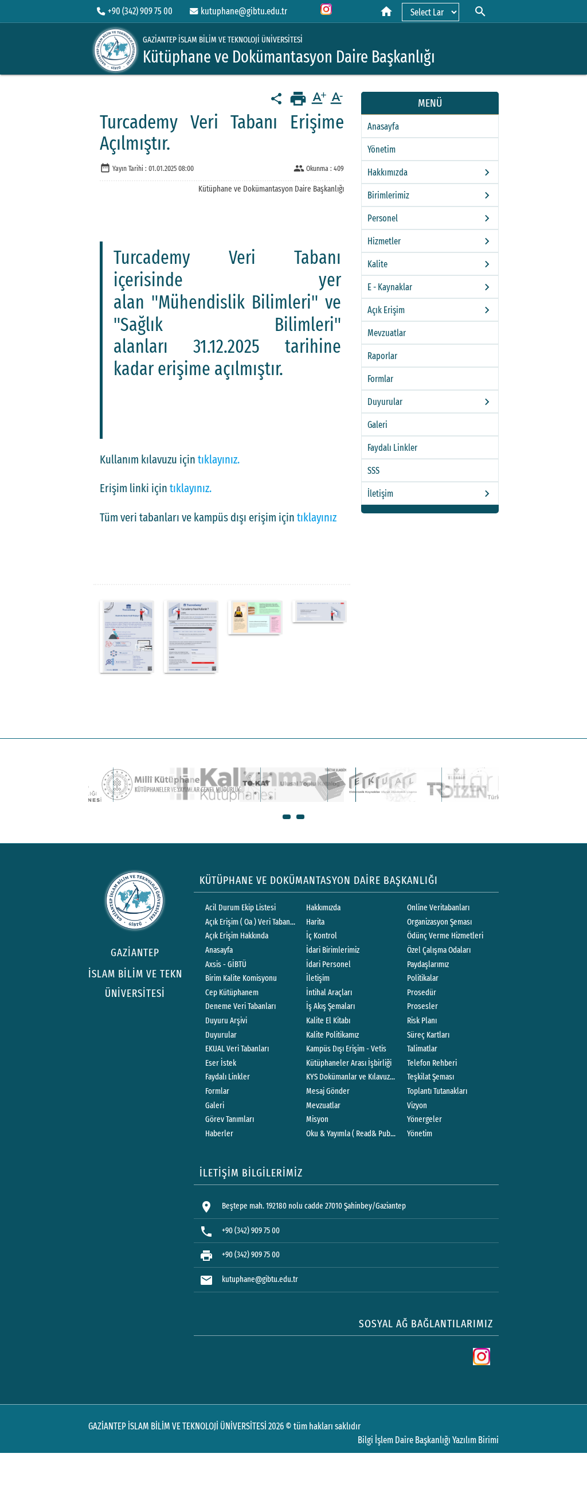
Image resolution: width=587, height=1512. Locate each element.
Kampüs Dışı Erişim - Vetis (346, 1049)
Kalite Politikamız (332, 1035)
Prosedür (421, 992)
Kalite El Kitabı (328, 1021)
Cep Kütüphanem (232, 992)
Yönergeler (424, 1119)
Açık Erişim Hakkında (236, 936)
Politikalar (423, 978)
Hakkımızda (323, 908)
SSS (373, 470)
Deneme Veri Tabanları (240, 1006)
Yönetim (381, 149)
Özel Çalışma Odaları (439, 950)
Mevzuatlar (386, 333)
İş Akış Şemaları (330, 1006)
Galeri (377, 424)
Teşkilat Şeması (430, 1077)
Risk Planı (422, 1021)
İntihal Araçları (329, 992)
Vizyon (417, 1105)
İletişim (318, 978)
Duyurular (221, 1035)
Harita (315, 922)
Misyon (317, 1119)
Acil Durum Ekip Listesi (240, 908)
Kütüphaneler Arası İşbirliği (349, 1063)
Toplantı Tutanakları (437, 1091)
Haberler (219, 1134)
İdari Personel (328, 964)
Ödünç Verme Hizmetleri (445, 936)
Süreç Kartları (428, 1035)
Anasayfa (383, 126)
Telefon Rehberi (432, 1063)
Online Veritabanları (438, 908)
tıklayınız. (219, 459)
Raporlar (382, 355)
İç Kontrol (321, 936)
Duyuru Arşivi (226, 1021)
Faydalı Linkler (392, 447)
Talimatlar (422, 1049)
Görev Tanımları (229, 1119)
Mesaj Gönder (328, 1091)
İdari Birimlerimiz (332, 950)
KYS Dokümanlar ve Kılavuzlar (351, 1077)
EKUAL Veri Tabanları (237, 1049)
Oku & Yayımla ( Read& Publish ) (351, 1134)
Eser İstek (220, 1063)
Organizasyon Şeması (439, 922)
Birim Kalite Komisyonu (241, 978)
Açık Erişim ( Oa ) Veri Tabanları (250, 922)
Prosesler (422, 1006)
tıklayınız (316, 517)
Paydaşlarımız (428, 964)
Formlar (380, 378)
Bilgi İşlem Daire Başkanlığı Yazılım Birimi (428, 1440)
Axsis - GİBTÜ (225, 964)
